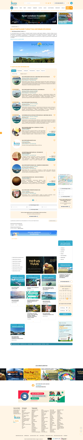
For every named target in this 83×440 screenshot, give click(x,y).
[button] (65, 180)
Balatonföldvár (17, 31)
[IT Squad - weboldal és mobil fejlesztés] (64, 439)
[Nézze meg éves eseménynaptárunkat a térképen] (71, 8)
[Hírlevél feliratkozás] (46, 3)
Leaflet (71, 184)
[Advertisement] (33, 248)
